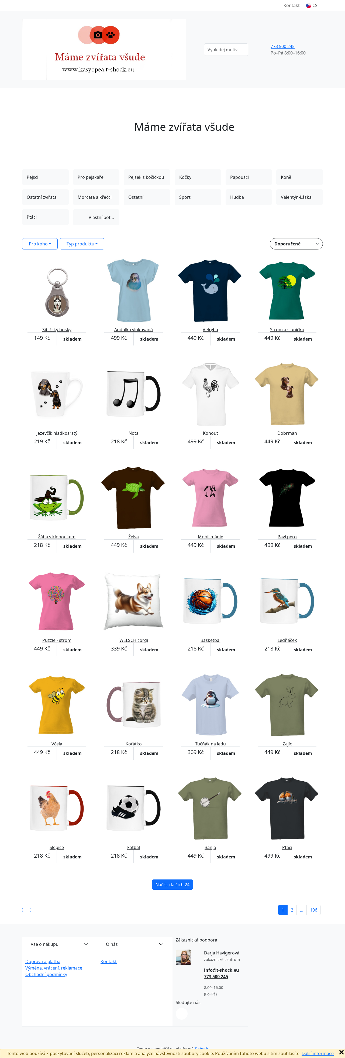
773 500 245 (283, 46)
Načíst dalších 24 (172, 885)
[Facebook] (181, 1014)
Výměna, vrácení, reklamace (53, 968)
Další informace (318, 1053)
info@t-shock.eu (221, 970)
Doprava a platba (42, 961)
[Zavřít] (341, 1052)
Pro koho (38, 244)
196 (313, 910)
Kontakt (292, 5)
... (301, 910)
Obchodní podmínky (46, 974)
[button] (312, 5)
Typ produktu (80, 244)
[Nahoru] (26, 910)
